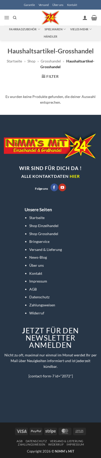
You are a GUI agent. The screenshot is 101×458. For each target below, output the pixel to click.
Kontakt (72, 4)
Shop (31, 61)
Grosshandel (51, 61)
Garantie (29, 4)
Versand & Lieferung (45, 249)
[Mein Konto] (85, 17)
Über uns (57, 4)
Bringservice (39, 241)
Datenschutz (39, 297)
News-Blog (38, 257)
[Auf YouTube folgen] (62, 187)
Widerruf (36, 313)
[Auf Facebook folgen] (54, 187)
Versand (44, 4)
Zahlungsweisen (42, 305)
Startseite (14, 61)
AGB (33, 289)
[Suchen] (14, 17)
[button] (6, 17)
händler (50, 36)
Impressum (38, 281)
